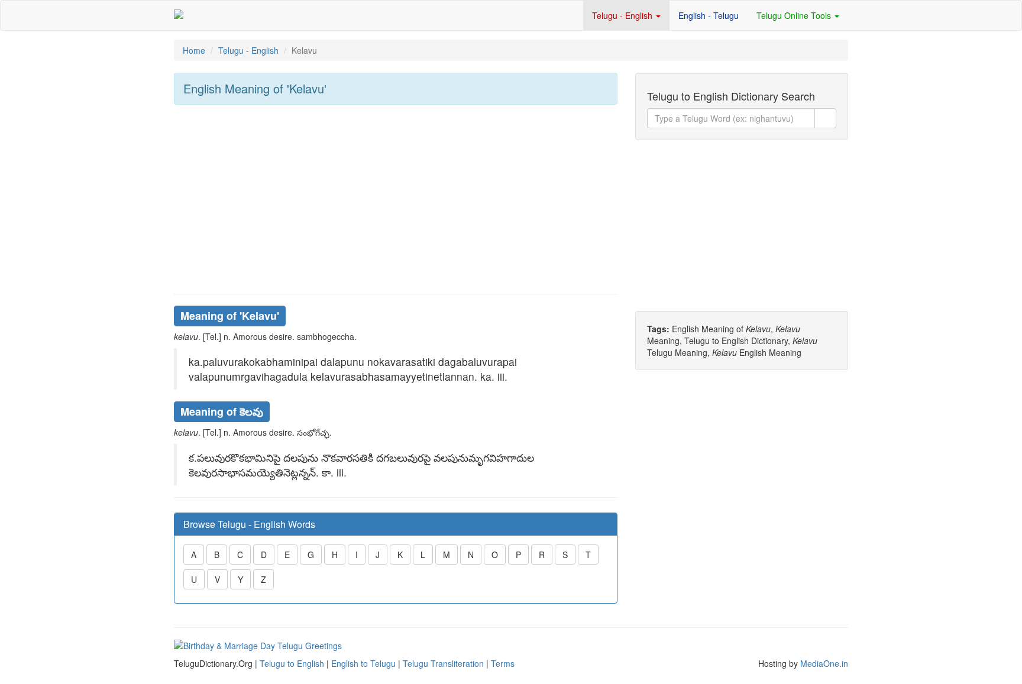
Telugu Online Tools (794, 15)
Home (194, 50)
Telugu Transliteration (443, 663)
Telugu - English (623, 15)
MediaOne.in (824, 663)
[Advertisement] (395, 199)
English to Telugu (363, 663)
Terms (503, 663)
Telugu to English (292, 663)
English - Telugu (708, 15)
